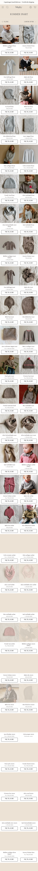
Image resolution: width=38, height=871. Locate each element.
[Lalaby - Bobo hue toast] (9, 305)
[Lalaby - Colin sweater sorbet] (9, 543)
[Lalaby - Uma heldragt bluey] (9, 65)
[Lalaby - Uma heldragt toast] (9, 275)
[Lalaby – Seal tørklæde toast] (9, 453)
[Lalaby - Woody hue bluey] (9, 183)
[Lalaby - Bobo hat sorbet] (9, 514)
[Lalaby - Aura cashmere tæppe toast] (9, 335)
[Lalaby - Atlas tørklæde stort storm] (9, 811)
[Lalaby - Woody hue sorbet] (9, 632)
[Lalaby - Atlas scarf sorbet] (9, 573)
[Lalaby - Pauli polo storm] (9, 752)
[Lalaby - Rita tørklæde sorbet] (9, 602)
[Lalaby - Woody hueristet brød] (9, 394)
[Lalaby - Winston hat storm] (9, 782)
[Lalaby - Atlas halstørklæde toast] (9, 423)
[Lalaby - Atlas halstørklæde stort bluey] (9, 213)
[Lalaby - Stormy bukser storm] (9, 663)
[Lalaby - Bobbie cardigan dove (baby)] (9, 841)
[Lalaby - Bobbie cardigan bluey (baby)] (9, 34)
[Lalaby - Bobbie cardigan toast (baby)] (9, 244)
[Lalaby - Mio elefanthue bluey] (9, 124)
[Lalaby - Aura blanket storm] (9, 722)
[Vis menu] (3, 7)
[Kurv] (35, 7)
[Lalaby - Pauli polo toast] (9, 364)
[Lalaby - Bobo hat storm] (9, 693)
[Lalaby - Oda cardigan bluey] (9, 154)
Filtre (6, 22)
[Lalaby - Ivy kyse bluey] (9, 95)
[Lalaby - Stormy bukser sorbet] (9, 484)
